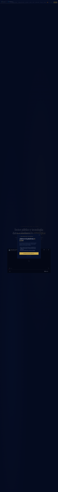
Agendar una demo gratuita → (29, 253)
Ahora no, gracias (29, 255)
